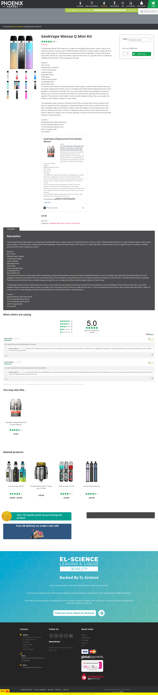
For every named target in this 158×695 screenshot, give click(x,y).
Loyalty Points (85, 637)
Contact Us (84, 643)
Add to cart (142, 54)
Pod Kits (68, 223)
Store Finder (85, 640)
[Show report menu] (152, 355)
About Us (84, 635)
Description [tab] (11, 229)
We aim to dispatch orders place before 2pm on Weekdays (79, 694)
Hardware (20, 26)
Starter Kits (76, 223)
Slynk (121, 692)
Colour (125, 39)
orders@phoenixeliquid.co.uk (32, 667)
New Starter (61, 223)
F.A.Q (82, 645)
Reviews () (44, 44)
